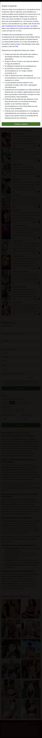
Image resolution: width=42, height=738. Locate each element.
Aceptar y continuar (21, 124)
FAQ (16, 46)
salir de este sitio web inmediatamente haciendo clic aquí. (21, 24)
